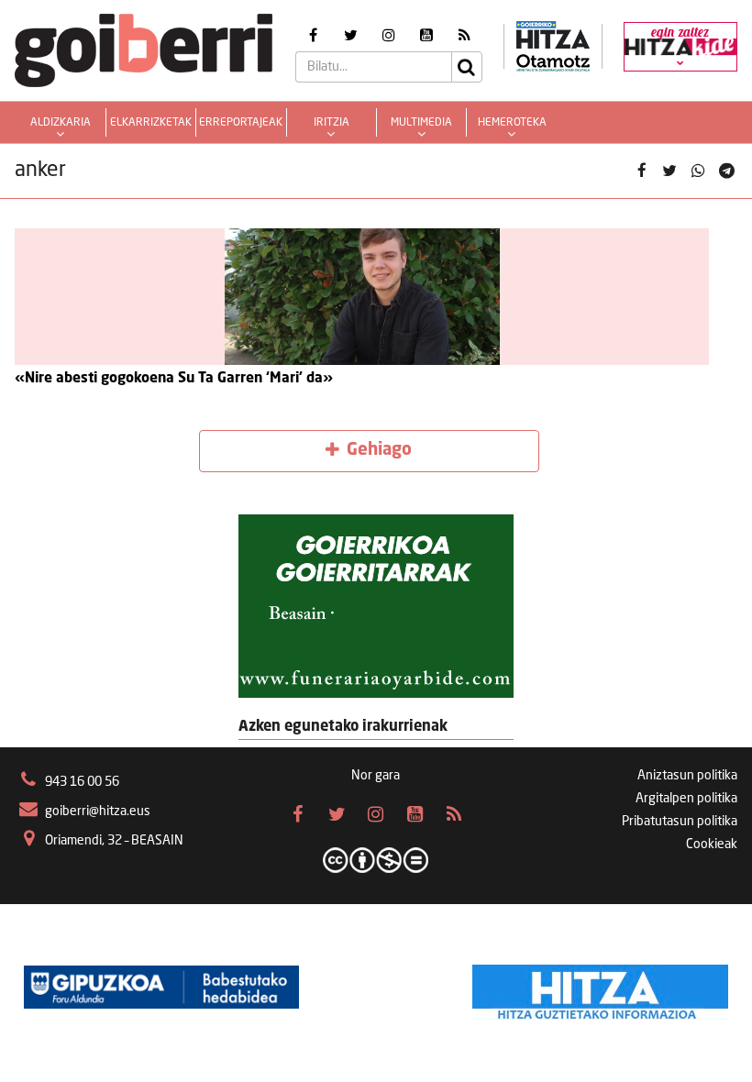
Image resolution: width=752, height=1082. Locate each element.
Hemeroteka (512, 122)
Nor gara (375, 775)
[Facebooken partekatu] (641, 171)
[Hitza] (600, 988)
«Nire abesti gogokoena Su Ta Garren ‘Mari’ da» (174, 378)
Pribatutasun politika (679, 821)
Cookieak (711, 844)
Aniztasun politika (687, 775)
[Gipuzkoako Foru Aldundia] (161, 988)
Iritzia (331, 122)
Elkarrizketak (151, 122)
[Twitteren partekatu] (669, 171)
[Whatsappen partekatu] (698, 171)
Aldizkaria (60, 122)
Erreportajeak (240, 122)
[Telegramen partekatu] (725, 171)
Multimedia (421, 122)
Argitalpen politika (686, 798)
